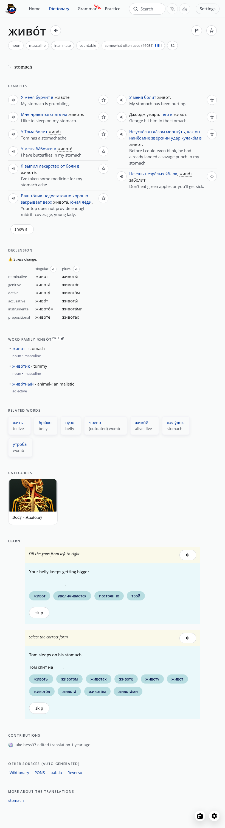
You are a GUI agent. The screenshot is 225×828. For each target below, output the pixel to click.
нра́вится (39, 114)
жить (18, 422)
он (197, 131)
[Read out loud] (55, 30)
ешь (140, 173)
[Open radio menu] (200, 816)
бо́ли (71, 166)
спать (55, 114)
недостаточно (57, 195)
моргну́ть (175, 131)
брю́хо (45, 422)
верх (47, 202)
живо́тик (21, 366)
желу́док (175, 422)
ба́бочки (44, 148)
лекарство (49, 166)
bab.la (56, 772)
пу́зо (69, 422)
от (62, 166)
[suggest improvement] (197, 30)
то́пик (36, 195)
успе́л (141, 131)
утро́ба (20, 444)
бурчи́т (43, 97)
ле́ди (87, 202)
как (190, 131)
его (166, 114)
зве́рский (160, 138)
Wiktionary (19, 772)
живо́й (141, 422)
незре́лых (154, 173)
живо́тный (23, 384)
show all (22, 229)
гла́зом (158, 131)
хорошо (80, 195)
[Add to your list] (211, 30)
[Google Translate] (172, 8)
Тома (29, 131)
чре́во (95, 422)
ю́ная (75, 202)
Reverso (75, 772)
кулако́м (189, 138)
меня (29, 97)
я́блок (171, 173)
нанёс (135, 138)
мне (146, 138)
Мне (25, 114)
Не (131, 131)
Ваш (25, 195)
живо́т (18, 348)
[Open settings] (214, 816)
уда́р (175, 138)
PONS (40, 772)
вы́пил (31, 166)
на (64, 114)
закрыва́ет (31, 202)
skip (39, 612)
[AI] (184, 8)
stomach (16, 800)
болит (41, 131)
